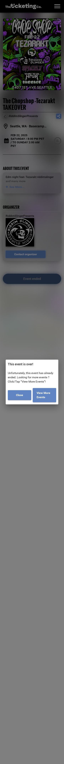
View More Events (43, 395)
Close (19, 395)
